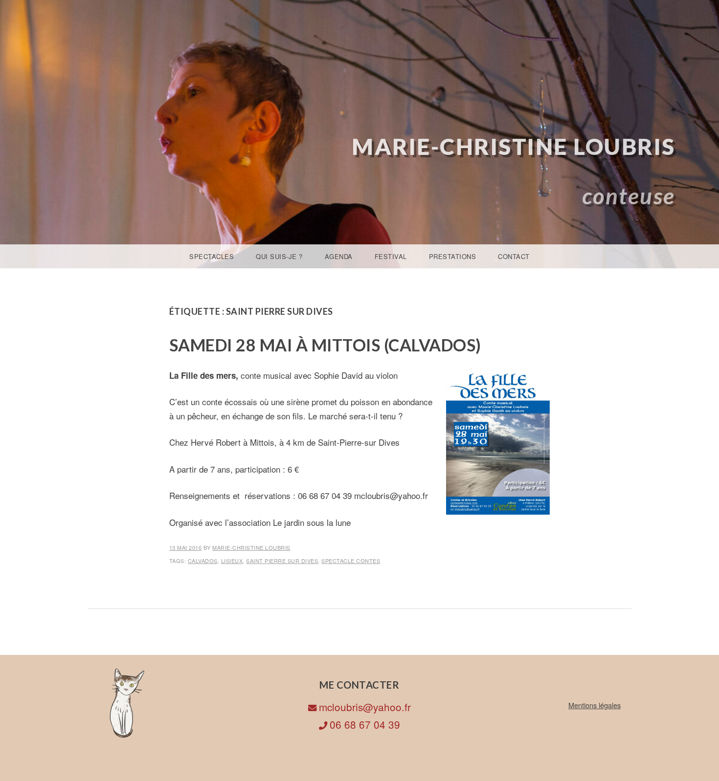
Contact (514, 256)
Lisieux (232, 560)
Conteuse (628, 195)
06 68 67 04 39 (365, 724)
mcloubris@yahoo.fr (365, 706)
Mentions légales (594, 705)
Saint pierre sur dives (282, 560)
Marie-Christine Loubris (513, 146)
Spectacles (211, 256)
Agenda (339, 256)
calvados (203, 560)
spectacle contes (350, 560)
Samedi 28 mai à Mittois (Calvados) (325, 345)
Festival (391, 256)
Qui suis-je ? (279, 256)
